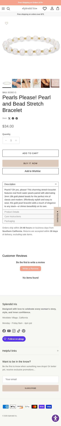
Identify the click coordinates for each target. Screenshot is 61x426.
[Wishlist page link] (45, 9)
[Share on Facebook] (13, 118)
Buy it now (30, 163)
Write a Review (30, 268)
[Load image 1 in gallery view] (30, 46)
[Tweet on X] (9, 118)
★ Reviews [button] (58, 216)
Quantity (6, 134)
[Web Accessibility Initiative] (55, 418)
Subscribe (30, 388)
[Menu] (3, 8)
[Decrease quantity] (5, 140)
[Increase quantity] (16, 140)
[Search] (10, 8)
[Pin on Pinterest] (17, 118)
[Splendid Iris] (29, 8)
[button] (30, 184)
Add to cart (30, 153)
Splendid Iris (12, 416)
